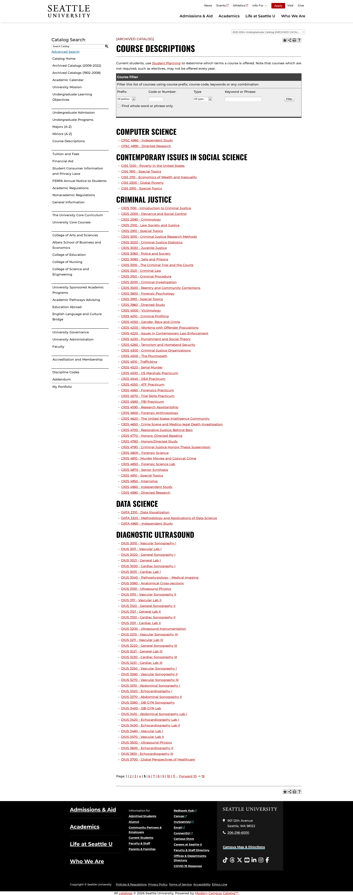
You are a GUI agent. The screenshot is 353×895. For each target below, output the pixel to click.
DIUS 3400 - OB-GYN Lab (141, 708)
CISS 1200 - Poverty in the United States (153, 166)
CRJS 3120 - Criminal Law (141, 271)
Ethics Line (219, 884)
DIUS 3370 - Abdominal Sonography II (151, 697)
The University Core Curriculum (77, 215)
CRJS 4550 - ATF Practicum (142, 384)
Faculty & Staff (139, 843)
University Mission (67, 87)
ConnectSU (182, 833)
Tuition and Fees (65, 154)
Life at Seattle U (260, 16)
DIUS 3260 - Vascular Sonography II (149, 674)
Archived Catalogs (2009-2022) (76, 65)
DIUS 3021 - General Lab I (141, 560)
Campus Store (184, 838)
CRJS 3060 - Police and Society (146, 253)
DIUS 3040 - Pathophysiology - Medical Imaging (160, 577)
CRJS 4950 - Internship (139, 481)
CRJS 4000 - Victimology (141, 310)
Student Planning (166, 63)
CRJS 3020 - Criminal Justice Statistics (152, 242)
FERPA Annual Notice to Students (79, 181)
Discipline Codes (65, 372)
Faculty (58, 346)
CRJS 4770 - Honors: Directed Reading (151, 436)
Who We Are (293, 16)
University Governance (70, 332)
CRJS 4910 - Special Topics (142, 475)
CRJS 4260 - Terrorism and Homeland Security (158, 345)
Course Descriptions (68, 141)
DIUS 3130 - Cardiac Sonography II (148, 617)
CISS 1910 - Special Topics (141, 171)
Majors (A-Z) (62, 127)
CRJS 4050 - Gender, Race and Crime (150, 322)
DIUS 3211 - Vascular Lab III (142, 640)
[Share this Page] (290, 40)
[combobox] (268, 32)
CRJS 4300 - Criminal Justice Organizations (156, 350)
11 (174, 776)
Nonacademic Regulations (73, 195)
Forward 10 (188, 776)
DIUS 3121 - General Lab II (141, 611)
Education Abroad (67, 307)
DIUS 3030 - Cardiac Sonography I (148, 566)
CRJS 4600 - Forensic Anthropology (149, 413)
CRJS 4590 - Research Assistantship (149, 407)
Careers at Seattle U (188, 844)
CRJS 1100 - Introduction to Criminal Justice (156, 208)
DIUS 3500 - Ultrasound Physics (146, 742)
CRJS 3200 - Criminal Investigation (149, 282)
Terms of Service (180, 884)
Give (301, 5)
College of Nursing (67, 262)
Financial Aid (62, 161)
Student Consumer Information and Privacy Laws (77, 171)
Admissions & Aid (196, 16)
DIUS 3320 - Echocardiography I (146, 691)
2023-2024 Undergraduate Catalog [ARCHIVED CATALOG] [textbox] (268, 32)
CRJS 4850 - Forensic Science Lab (148, 464)
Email (178, 827)
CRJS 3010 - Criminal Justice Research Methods (159, 236)
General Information (68, 202)
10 (168, 776)
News (208, 5)
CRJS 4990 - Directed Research (145, 492)
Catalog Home (63, 58)
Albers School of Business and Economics (76, 245)
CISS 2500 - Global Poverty (142, 183)
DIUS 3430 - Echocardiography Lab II (150, 725)
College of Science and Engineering (70, 271)
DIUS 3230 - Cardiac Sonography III (149, 657)
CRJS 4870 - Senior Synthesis (144, 470)
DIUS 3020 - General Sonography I (148, 555)
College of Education (69, 255)
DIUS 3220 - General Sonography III (149, 645)
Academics (229, 16)
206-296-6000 (238, 832)
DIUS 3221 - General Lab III (141, 651)
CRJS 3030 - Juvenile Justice (144, 248)
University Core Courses (71, 222)
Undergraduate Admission (73, 112)
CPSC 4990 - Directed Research (146, 146)
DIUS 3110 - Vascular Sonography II (148, 594)
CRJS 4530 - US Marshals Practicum (149, 373)
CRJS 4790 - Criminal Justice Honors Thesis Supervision (166, 447)
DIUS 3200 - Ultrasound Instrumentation (153, 629)
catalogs (126, 893)
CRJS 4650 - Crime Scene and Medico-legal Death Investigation (172, 424)
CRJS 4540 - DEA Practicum (143, 379)
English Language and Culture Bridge (77, 316)
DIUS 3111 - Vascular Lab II (141, 600)
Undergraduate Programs (72, 120)
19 (203, 776)
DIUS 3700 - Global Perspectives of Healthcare (158, 759)
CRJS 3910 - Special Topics (142, 299)
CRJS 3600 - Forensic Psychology (147, 293)
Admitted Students (142, 816)
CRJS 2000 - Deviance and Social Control (154, 214)
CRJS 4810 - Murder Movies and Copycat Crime (158, 458)
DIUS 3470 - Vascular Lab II (142, 737)
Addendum (61, 379)
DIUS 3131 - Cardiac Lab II (141, 623)
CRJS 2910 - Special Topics (142, 231)
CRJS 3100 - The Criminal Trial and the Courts (157, 265)
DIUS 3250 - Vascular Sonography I (149, 668)
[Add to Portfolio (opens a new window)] (285, 40)
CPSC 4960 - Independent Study (147, 140)
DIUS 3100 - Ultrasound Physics (146, 589)
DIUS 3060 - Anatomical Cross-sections (152, 583)
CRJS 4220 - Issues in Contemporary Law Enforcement (164, 333)
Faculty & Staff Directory (191, 850)
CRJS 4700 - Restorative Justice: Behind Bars (157, 430)
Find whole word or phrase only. (147, 106)
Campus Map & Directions (244, 847)
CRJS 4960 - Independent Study (146, 487)
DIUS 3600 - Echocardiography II (147, 748)
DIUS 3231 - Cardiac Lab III (141, 663)
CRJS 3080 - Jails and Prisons (144, 259)
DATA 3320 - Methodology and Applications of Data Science (169, 518)
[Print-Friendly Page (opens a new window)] (294, 40)
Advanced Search (65, 52)
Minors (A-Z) (62, 134)
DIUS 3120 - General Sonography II (148, 606)
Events (221, 5)
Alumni (134, 822)
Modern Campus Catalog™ (216, 893)
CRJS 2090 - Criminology (141, 219)
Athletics (239, 5)
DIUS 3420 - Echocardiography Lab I (150, 720)
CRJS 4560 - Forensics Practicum (147, 390)
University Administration (73, 339)
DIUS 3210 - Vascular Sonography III (149, 634)
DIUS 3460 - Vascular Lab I (142, 731)
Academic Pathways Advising (76, 300)
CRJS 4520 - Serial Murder (142, 367)
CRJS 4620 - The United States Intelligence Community (165, 418)
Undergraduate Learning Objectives (72, 96)
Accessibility (202, 884)
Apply (278, 5)
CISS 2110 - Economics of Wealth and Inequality (159, 177)
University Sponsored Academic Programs (78, 289)
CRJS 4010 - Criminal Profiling (145, 316)
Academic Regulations (70, 188)
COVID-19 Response (188, 866)
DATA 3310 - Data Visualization (145, 512)
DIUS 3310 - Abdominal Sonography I (150, 685)
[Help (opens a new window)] (299, 40)
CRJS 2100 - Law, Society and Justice (150, 225)
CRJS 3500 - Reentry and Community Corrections (160, 288)
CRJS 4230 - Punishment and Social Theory (156, 339)
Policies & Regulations (131, 884)
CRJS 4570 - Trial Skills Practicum (147, 396)
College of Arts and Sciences (75, 235)
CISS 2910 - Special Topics (141, 188)
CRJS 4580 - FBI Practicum (142, 401)
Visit (290, 5)
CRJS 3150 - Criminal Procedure (146, 276)
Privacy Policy (157, 884)
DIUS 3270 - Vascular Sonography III (150, 680)
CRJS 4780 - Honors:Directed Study (149, 441)
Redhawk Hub (184, 810)
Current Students (141, 837)
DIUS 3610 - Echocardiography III (147, 754)
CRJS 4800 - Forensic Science (145, 453)
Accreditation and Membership (77, 359)
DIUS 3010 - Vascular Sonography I (148, 543)
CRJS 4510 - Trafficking (139, 362)
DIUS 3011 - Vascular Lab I (141, 549)
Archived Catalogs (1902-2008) (76, 73)
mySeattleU (182, 822)
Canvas (179, 816)
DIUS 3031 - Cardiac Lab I (141, 572)
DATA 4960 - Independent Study (147, 523)
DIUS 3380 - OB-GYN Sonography (148, 702)
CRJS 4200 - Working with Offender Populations (160, 327)
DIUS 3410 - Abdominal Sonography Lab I (154, 714)
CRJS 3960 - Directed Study (143, 305)
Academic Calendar (68, 80)
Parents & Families (142, 849)
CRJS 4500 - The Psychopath (144, 356)
